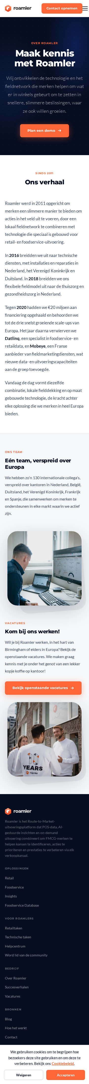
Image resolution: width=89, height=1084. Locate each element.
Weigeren (23, 1075)
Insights (11, 896)
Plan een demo (41, 130)
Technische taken (18, 937)
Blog (8, 1019)
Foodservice (14, 887)
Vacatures (12, 996)
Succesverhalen (17, 987)
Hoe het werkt (16, 1028)
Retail (9, 878)
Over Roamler (15, 978)
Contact (11, 1037)
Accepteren (66, 1075)
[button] (85, 8)
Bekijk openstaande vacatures (40, 688)
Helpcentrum (15, 946)
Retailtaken (13, 928)
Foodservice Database (22, 905)
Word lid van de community (26, 955)
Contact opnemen (61, 8)
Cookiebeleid (63, 1063)
